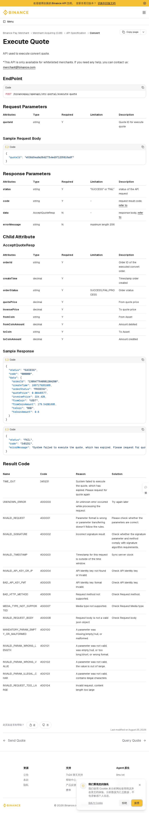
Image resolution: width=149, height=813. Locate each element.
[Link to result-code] (32, 464)
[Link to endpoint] (25, 79)
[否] (137, 87)
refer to (123, 205)
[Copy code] (142, 87)
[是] (131, 87)
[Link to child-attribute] (38, 237)
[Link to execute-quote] (53, 42)
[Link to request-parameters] (50, 107)
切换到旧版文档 (107, 3)
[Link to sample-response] (37, 351)
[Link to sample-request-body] (43, 139)
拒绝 (124, 803)
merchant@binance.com (19, 67)
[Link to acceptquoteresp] (37, 245)
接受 (136, 803)
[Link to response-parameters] (53, 174)
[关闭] (139, 784)
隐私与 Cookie (95, 803)
